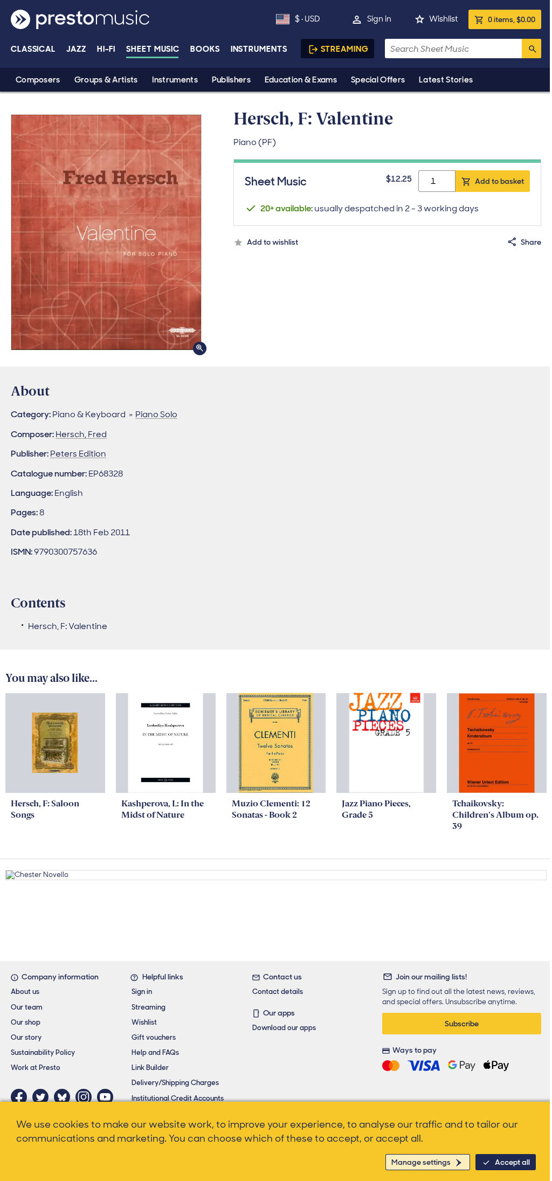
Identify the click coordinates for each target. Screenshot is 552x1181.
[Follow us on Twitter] (43, 1097)
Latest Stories (446, 79)
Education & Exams (301, 79)
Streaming (345, 49)
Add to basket (499, 181)
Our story (26, 1037)
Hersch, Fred (81, 434)
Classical (33, 49)
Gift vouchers (154, 1037)
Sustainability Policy (43, 1052)
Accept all (512, 1162)
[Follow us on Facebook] (21, 1097)
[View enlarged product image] (106, 232)
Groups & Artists (106, 79)
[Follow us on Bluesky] (64, 1097)
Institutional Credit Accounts (178, 1098)
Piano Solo (156, 414)
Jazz (76, 49)
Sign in (379, 18)
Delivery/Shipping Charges (175, 1082)
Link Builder (150, 1067)
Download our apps (284, 1027)
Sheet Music (153, 49)
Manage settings (421, 1162)
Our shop (25, 1022)
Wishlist (443, 18)
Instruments (175, 79)
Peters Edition (78, 453)
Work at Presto (35, 1067)
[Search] (531, 48)
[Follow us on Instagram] (86, 1097)
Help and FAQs (155, 1052)
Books (205, 49)
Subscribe (462, 1023)
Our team (27, 1007)
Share (531, 242)
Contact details (277, 991)
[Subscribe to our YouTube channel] (108, 1097)
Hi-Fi (106, 49)
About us (25, 991)
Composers (38, 79)
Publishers (231, 79)
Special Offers (378, 79)
